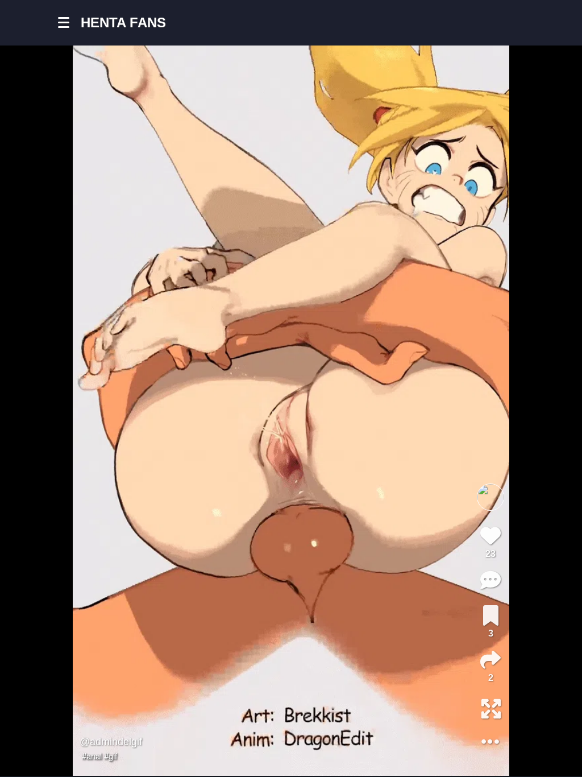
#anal (92, 756)
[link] (490, 615)
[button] (69, 22)
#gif (110, 756)
